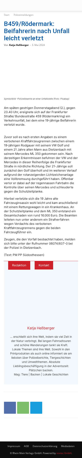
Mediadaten (67, 446)
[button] (6, 5)
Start (6, 15)
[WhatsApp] (23, 408)
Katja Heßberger (19, 45)
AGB (26, 446)
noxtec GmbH (63, 453)
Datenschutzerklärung (45, 446)
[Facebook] (10, 408)
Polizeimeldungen (23, 15)
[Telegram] (36, 408)
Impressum (14, 446)
